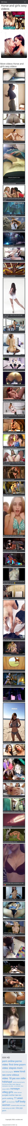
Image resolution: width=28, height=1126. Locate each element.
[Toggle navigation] (25, 2)
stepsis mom (16, 1067)
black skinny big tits (7, 1072)
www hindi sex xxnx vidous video (13, 1075)
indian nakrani (18, 1092)
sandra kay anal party (19, 1082)
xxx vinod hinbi (11, 1102)
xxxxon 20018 (5, 1089)
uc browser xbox (18, 1086)
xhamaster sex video (7, 1086)
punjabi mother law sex (11, 1095)
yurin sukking (7, 1098)
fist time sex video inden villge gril (11, 1084)
